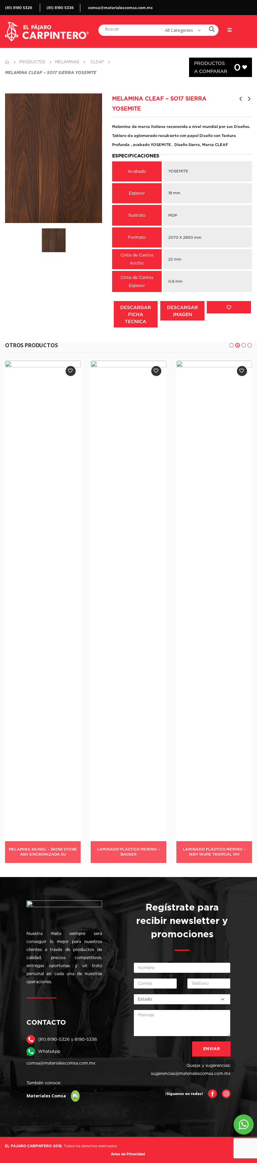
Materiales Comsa (46, 1096)
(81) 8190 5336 (60, 8)
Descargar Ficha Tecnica (135, 314)
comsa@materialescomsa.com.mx (120, 8)
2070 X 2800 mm (185, 237)
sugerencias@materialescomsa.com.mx (191, 1073)
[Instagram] (226, 1093)
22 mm (174, 259)
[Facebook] (212, 1093)
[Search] (212, 28)
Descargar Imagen (182, 311)
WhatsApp (49, 1051)
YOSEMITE (178, 171)
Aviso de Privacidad (128, 1154)
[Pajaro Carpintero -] (47, 31)
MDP (172, 215)
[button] (232, 345)
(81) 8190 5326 (18, 8)
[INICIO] (7, 62)
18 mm (174, 193)
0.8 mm (175, 281)
